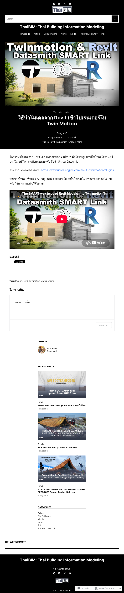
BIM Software (44, 516)
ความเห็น (103, 325)
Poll (39, 525)
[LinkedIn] (59, 4)
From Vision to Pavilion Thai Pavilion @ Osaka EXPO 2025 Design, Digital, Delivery (61, 490)
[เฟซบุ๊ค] (54, 4)
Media (41, 519)
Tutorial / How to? (62, 112)
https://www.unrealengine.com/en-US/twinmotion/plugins (77, 170)
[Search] (115, 18)
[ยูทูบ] (69, 4)
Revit (52, 142)
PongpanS (62, 133)
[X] (64, 4)
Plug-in (45, 142)
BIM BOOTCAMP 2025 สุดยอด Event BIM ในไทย (62, 405)
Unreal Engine (75, 142)
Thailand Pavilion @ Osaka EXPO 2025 (57, 447)
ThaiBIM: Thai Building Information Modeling (62, 26)
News (40, 401)
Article (41, 443)
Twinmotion (61, 142)
